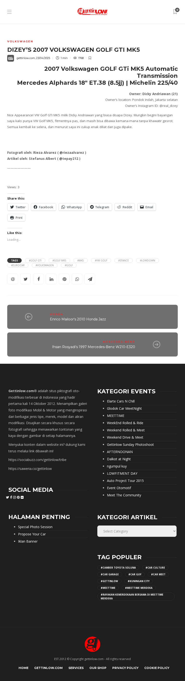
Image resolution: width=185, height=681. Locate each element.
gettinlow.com (26, 58)
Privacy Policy (125, 668)
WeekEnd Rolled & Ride (125, 423)
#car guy (134, 574)
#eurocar (18, 265)
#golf (69, 265)
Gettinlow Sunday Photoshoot (130, 444)
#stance (123, 260)
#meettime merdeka (138, 588)
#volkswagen (45, 265)
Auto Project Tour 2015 (125, 480)
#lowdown (147, 260)
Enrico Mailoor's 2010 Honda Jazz (78, 319)
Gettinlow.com (48, 668)
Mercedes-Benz (119, 342)
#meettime (108, 588)
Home (23, 668)
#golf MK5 (59, 260)
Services (76, 668)
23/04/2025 (43, 58)
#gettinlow (109, 581)
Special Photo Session (35, 527)
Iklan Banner (28, 541)
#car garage (110, 574)
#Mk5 (80, 260)
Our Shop (97, 668)
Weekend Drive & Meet (125, 437)
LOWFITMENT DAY (122, 473)
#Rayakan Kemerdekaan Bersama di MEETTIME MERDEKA (132, 596)
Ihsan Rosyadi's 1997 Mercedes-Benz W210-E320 (93, 347)
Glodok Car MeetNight (124, 408)
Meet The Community (124, 495)
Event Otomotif (119, 488)
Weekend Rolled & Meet (126, 430)
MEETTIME (115, 415)
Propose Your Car (32, 534)
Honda (56, 314)
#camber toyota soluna (118, 567)
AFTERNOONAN (120, 452)
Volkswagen (20, 41)
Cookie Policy (156, 668)
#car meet (158, 574)
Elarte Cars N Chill (121, 401)
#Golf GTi (35, 260)
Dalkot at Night (119, 459)
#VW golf (101, 260)
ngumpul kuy (117, 466)
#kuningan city (139, 581)
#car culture (155, 567)
